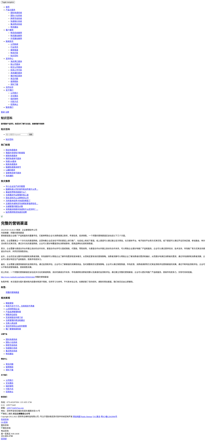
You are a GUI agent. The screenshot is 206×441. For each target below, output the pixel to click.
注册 (7, 112)
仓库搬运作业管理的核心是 (17, 195)
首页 (8, 7)
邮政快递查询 (11, 156)
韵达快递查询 (11, 150)
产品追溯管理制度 (13, 312)
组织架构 (14, 99)
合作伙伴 (9, 87)
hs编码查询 (10, 170)
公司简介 (14, 93)
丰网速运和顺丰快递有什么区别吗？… (22, 209)
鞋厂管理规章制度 (13, 329)
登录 (3, 112)
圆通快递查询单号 (13, 167)
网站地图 (77, 417)
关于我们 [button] (9, 90)
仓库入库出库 (11, 323)
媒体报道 (14, 50)
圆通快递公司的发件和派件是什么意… (22, 189)
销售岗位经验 (11, 315)
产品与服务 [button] (10, 10)
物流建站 (14, 27)
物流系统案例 (16, 33)
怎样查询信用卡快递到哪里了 (18, 201)
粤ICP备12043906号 (109, 417)
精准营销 (9, 303)
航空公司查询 (16, 67)
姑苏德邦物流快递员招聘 (16, 212)
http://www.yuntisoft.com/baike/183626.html (18, 277)
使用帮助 (14, 81)
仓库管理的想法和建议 (15, 320)
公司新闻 (14, 44)
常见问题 (14, 79)
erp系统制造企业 (13, 309)
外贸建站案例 (16, 38)
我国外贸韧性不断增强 (15, 153)
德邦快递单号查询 (13, 159)
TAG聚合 (96, 417)
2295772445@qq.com (15, 408)
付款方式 (14, 102)
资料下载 (14, 84)
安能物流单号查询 (13, 173)
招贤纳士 (14, 104)
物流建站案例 (16, 36)
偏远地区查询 (16, 76)
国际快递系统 (16, 13)
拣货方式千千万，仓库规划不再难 (20, 306)
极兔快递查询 (11, 164)
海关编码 (9, 176)
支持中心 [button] (9, 59)
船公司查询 (15, 64)
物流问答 (14, 53)
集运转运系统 (16, 24)
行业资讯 (14, 47)
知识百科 (14, 56)
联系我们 (9, 107)
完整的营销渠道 (12, 292)
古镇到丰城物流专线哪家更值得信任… (22, 204)
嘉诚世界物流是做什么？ (16, 192)
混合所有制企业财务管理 (16, 326)
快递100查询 (11, 161)
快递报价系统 (16, 21)
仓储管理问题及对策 (14, 206)
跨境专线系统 (16, 18)
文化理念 (14, 96)
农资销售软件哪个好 (14, 317)
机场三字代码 (16, 70)
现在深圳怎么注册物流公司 (17, 198)
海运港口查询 (16, 61)
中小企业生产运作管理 (15, 186)
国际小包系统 (16, 16)
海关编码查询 (16, 73)
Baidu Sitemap (86, 417)
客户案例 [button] (9, 30)
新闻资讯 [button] (9, 41)
